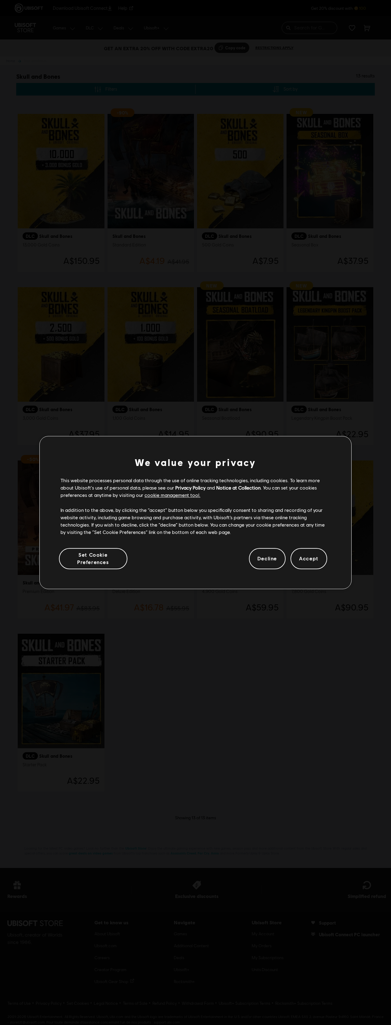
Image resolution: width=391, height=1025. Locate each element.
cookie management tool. (172, 495)
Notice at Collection (238, 487)
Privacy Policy (190, 487)
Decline (267, 558)
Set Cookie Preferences (93, 558)
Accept (309, 558)
